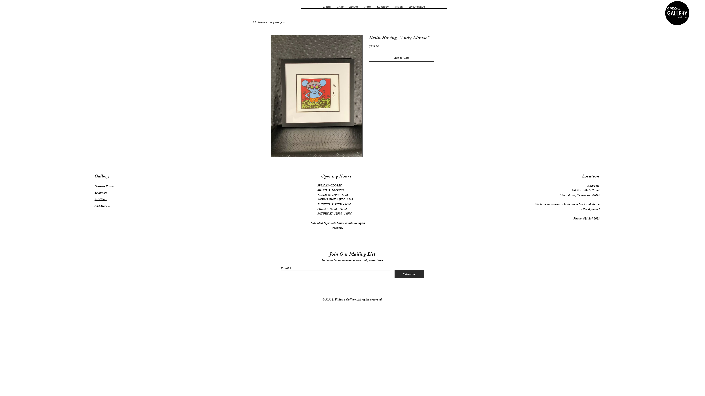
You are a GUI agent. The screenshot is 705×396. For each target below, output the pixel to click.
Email (285, 268)
